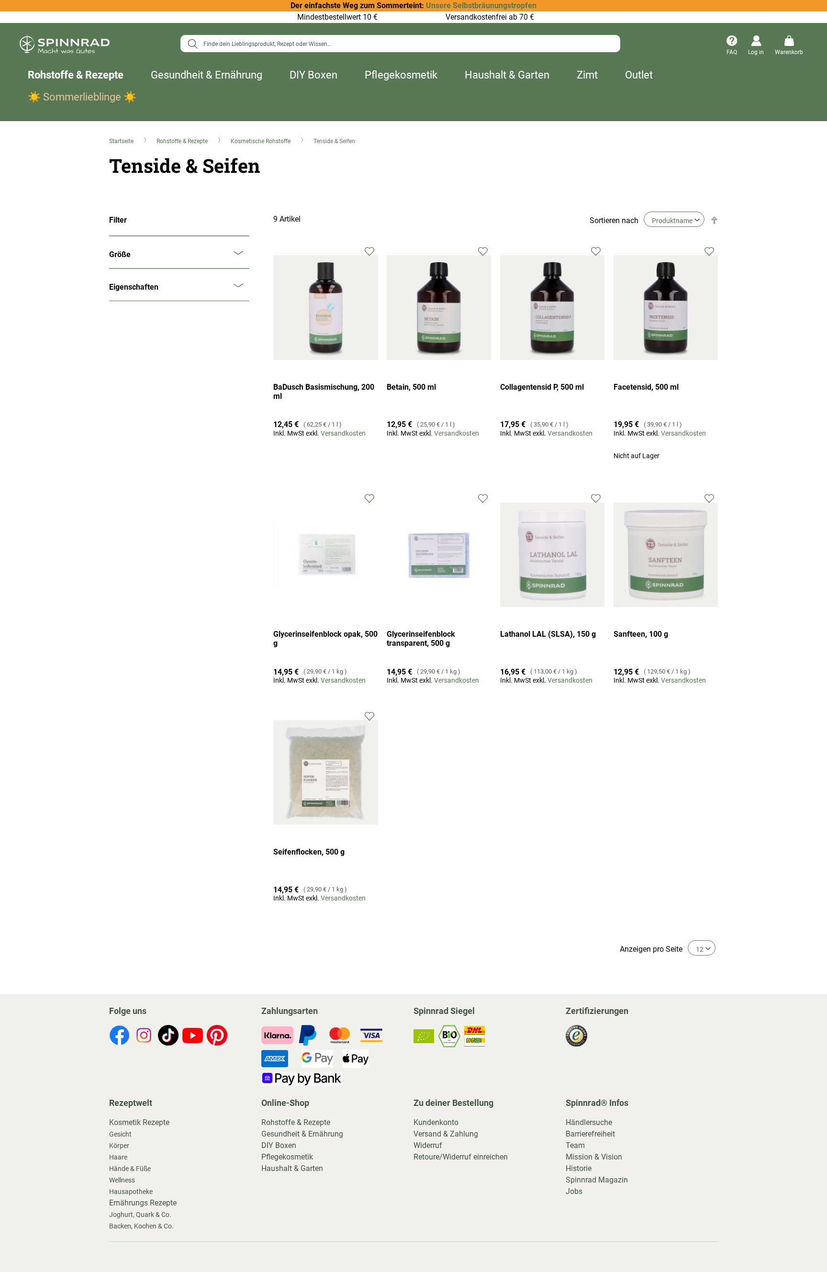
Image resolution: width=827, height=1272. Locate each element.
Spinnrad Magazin (597, 1179)
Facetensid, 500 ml (646, 387)
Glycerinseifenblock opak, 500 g (325, 639)
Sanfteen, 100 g (641, 634)
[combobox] (400, 43)
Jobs (574, 1191)
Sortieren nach (614, 220)
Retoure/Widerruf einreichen (461, 1156)
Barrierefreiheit (590, 1133)
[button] (369, 250)
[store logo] (64, 46)
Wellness (122, 1180)
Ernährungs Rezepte (143, 1202)
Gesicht (120, 1134)
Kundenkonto (436, 1122)
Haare (118, 1157)
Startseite (122, 141)
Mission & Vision (594, 1156)
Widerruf (428, 1145)
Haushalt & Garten (507, 75)
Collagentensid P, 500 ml (542, 387)
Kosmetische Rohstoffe (261, 141)
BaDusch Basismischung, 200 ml (323, 392)
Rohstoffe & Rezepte (75, 75)
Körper (119, 1145)
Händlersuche (589, 1122)
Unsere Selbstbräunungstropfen (481, 5)
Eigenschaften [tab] (133, 287)
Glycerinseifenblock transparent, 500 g (421, 639)
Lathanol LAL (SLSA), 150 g (548, 634)
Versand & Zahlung (446, 1133)
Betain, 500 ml (411, 387)
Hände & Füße (130, 1168)
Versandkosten (343, 433)
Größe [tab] (120, 254)
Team (575, 1145)
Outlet (639, 75)
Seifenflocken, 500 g (309, 851)
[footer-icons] (119, 1037)
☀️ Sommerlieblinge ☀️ (82, 97)
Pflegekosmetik (401, 75)
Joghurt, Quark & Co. (140, 1214)
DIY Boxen (313, 75)
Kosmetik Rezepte (139, 1122)
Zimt (587, 75)
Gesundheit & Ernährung (206, 75)
